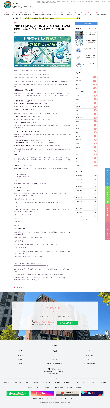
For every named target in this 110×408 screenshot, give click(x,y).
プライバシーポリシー (52, 398)
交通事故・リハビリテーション (55, 363)
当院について (18, 382)
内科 (24, 228)
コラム (38, 388)
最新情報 (30, 388)
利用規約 (63, 398)
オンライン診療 (47, 382)
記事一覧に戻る (20, 288)
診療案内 (36, 382)
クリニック (45, 193)
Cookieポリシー (73, 398)
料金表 (28, 382)
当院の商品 (79, 388)
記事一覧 (18, 18)
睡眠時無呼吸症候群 (89, 363)
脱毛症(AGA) (55, 232)
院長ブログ (48, 388)
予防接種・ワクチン (79, 382)
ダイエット (55, 359)
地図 (16, 218)
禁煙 (89, 359)
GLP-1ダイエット (27, 232)
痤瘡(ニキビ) (20, 355)
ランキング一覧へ (93, 29)
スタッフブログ (59, 388)
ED (61, 232)
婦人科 (20, 228)
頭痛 (15, 228)
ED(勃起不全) (20, 359)
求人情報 (69, 388)
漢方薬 (20, 363)
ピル (48, 232)
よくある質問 (102, 382)
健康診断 (36, 232)
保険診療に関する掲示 (38, 398)
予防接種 (43, 232)
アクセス (91, 382)
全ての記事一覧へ (86, 23)
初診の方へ (7, 382)
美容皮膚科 (19, 234)
